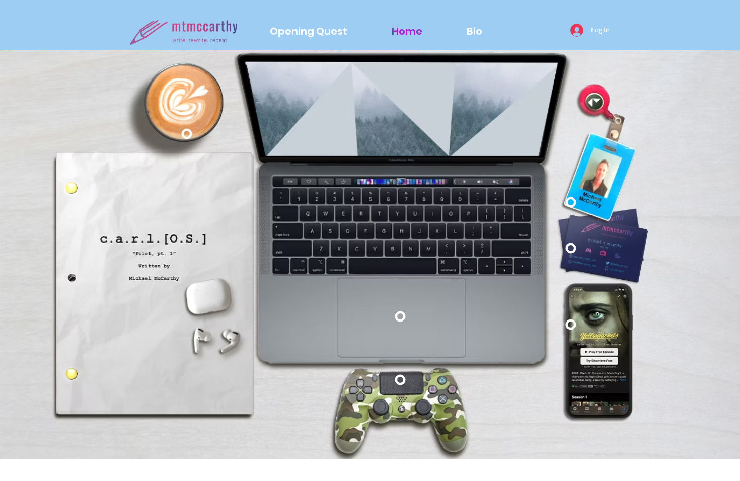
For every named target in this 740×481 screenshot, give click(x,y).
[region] (187, 134)
